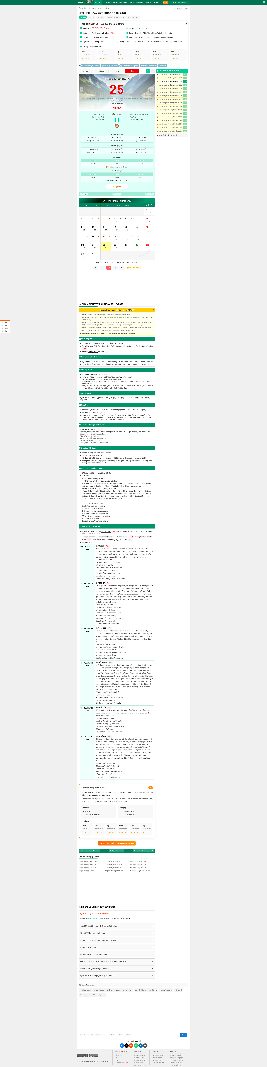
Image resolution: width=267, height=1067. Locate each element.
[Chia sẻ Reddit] (131, 1045)
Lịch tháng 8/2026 (140, 1060)
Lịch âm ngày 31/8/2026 (139, 865)
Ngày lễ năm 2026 (140, 1065)
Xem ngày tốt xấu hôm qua (90, 851)
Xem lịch (4, 322)
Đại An (101, 546)
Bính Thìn (101, 114)
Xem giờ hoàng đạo (176, 1058)
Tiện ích (147, 2)
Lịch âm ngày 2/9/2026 (113, 868)
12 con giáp (107, 2)
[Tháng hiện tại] (108, 268)
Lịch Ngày (83, 17)
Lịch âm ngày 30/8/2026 (113, 865)
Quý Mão (101, 120)
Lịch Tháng (100, 17)
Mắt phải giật (153, 990)
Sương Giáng (94, 37)
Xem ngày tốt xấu (119, 17)
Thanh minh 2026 (85, 990)
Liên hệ (117, 1058)
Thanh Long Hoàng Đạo (141, 114)
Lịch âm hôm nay (139, 1055)
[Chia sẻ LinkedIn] (140, 1045)
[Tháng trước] (102, 268)
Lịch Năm (109, 17)
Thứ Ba (95, 205)
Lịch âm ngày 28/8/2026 (139, 861)
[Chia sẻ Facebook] (122, 1045)
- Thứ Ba (182, 8)
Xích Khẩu (103, 662)
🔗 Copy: (83, 1034)
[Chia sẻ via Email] (145, 1045)
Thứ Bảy (138, 205)
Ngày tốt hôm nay (117, 851)
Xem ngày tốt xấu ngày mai (143, 851)
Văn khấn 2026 (120, 1063)
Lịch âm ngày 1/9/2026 (88, 868)
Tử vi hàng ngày (157, 1055)
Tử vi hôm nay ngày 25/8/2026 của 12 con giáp (177, 2)
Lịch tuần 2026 (139, 1058)
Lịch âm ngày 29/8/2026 (88, 865)
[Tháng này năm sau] (121, 268)
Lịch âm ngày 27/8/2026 (113, 861)
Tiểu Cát (102, 707)
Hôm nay (117, 194)
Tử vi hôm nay (157, 1058)
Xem (132, 71)
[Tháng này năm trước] (95, 268)
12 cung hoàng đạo (119, 2)
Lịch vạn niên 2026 (113, 990)
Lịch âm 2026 (138, 1063)
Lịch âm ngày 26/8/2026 (88, 861)
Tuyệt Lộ (102, 736)
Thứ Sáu (127, 205)
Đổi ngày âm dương (133, 17)
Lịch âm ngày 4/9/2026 (88, 871)
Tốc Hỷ (102, 583)
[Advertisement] (117, 286)
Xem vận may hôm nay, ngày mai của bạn (118, 843)
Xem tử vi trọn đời (158, 1063)
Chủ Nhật (149, 205)
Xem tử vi (4, 331)
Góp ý (117, 1060)
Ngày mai (149, 194)
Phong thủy (139, 2)
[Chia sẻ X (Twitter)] (126, 1045)
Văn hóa (155, 2)
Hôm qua (84, 194)
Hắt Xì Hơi (178, 990)
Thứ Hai (84, 205)
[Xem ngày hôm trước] (81, 89)
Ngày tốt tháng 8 (140, 990)
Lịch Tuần (91, 17)
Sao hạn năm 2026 (176, 1063)
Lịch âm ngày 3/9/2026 (139, 868)
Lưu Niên (102, 628)
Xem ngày (5, 325)
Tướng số (131, 2)
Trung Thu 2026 (99, 990)
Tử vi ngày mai (127, 990)
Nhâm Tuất (100, 117)
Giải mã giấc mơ (85, 995)
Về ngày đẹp (119, 1055)
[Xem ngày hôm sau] (152, 89)
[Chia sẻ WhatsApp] (136, 1045)
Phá (134, 37)
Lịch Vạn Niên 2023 (94, 918)
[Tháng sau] (115, 268)
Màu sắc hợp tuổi (99, 995)
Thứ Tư (108, 28)
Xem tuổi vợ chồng (166, 990)
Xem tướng (5, 328)
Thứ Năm (117, 205)
